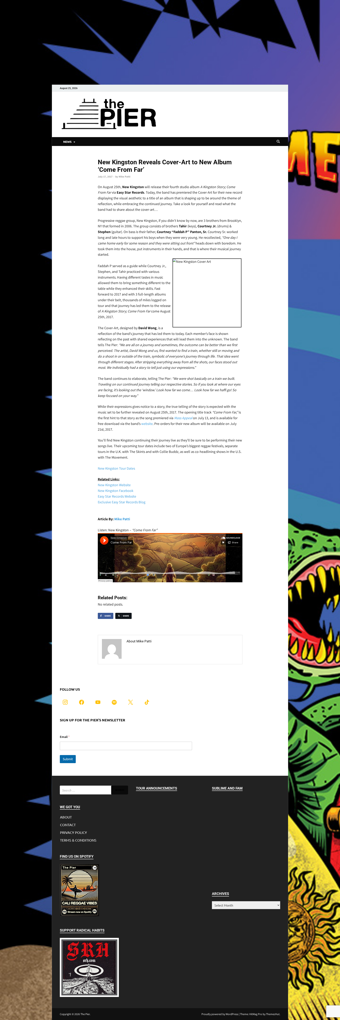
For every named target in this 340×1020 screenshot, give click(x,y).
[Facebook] (81, 702)
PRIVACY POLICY (73, 832)
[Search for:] (94, 790)
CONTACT (68, 825)
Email (65, 737)
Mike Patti (124, 176)
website (147, 423)
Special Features (107, 155)
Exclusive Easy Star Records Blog (121, 502)
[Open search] (278, 141)
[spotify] (114, 702)
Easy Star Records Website (117, 496)
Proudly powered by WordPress (219, 1014)
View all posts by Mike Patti (148, 649)
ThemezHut (273, 1014)
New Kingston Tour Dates (116, 468)
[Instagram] (65, 702)
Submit (68, 759)
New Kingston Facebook (115, 490)
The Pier (85, 1014)
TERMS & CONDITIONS (78, 840)
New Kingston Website (114, 485)
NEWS (67, 142)
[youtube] (97, 702)
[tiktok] (146, 702)
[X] (130, 702)
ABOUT (66, 817)
